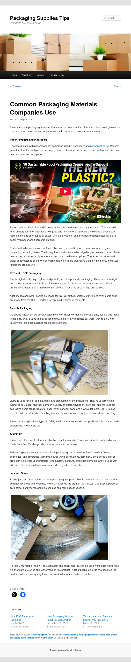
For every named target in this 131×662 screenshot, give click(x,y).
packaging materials (88, 634)
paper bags (104, 634)
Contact (40, 74)
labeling (74, 634)
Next (117, 85)
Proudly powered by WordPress (65, 650)
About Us (26, 74)
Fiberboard (64, 634)
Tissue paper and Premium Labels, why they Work (98, 618)
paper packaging (99, 146)
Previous (15, 85)
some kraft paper (29, 637)
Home (14, 74)
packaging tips (40, 634)
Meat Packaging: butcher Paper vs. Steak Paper (60, 618)
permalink (72, 637)
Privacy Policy (57, 74)
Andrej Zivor (47, 637)
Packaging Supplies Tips (40, 17)
